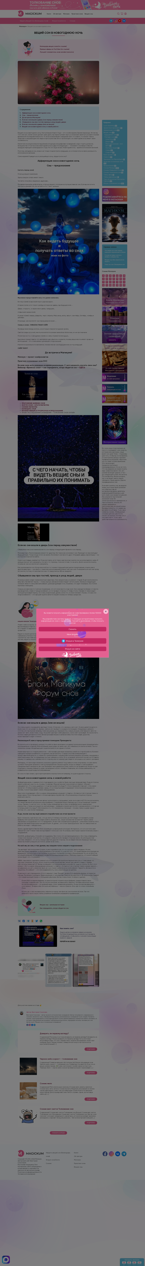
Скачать (72, 629)
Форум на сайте (72, 649)
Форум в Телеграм (74, 641)
